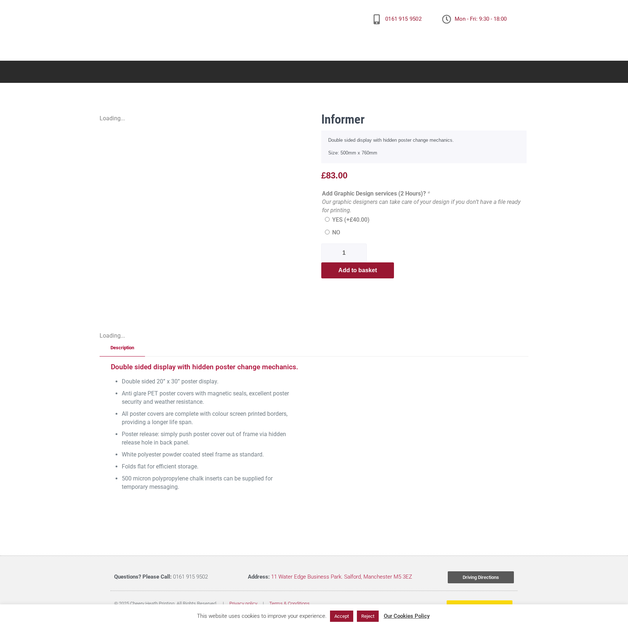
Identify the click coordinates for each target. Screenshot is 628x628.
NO (336, 232)
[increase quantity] (360, 253)
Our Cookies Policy (407, 616)
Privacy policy (243, 603)
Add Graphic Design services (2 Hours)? (376, 193)
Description (122, 347)
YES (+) (351, 219)
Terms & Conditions (289, 603)
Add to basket (357, 270)
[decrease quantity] (329, 253)
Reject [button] (367, 616)
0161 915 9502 (403, 19)
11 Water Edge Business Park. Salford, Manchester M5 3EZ (341, 576)
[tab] (122, 348)
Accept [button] (341, 616)
